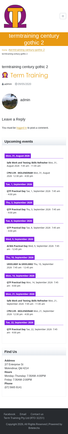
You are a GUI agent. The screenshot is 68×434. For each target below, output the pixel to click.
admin (8, 84)
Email (23, 414)
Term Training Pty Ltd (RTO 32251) (24, 418)
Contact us (37, 414)
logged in (21, 127)
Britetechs (34, 428)
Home (4, 50)
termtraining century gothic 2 (27, 50)
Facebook (9, 414)
